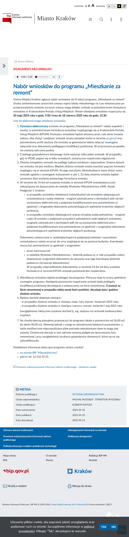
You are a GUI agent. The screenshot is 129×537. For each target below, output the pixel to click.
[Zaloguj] (121, 20)
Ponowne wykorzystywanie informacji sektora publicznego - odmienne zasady (56, 367)
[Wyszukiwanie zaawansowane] (101, 19)
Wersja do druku (82, 486)
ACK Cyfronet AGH (80, 505)
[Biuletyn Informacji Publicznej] (32, 473)
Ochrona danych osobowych (18, 430)
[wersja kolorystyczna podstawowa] (109, 6)
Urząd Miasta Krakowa (61, 505)
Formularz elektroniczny (34, 126)
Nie (114, 527)
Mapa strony (9, 456)
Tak (103, 527)
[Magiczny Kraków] (96, 473)
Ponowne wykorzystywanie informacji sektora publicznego (27, 438)
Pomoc (49, 460)
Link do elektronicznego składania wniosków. (39, 121)
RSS (5, 460)
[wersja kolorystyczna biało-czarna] (114, 6)
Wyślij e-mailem (17, 486)
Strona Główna (25, 61)
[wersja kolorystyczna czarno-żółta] (119, 6)
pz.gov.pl (111, 138)
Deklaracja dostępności (80, 436)
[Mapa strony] (112, 20)
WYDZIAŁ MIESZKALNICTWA (88, 394)
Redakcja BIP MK (98, 456)
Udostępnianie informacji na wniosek (87, 430)
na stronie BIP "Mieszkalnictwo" (39, 352)
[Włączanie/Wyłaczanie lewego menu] (4, 66)
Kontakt (93, 460)
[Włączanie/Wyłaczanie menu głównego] (90, 20)
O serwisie (51, 456)
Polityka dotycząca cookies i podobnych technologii (30, 446)
